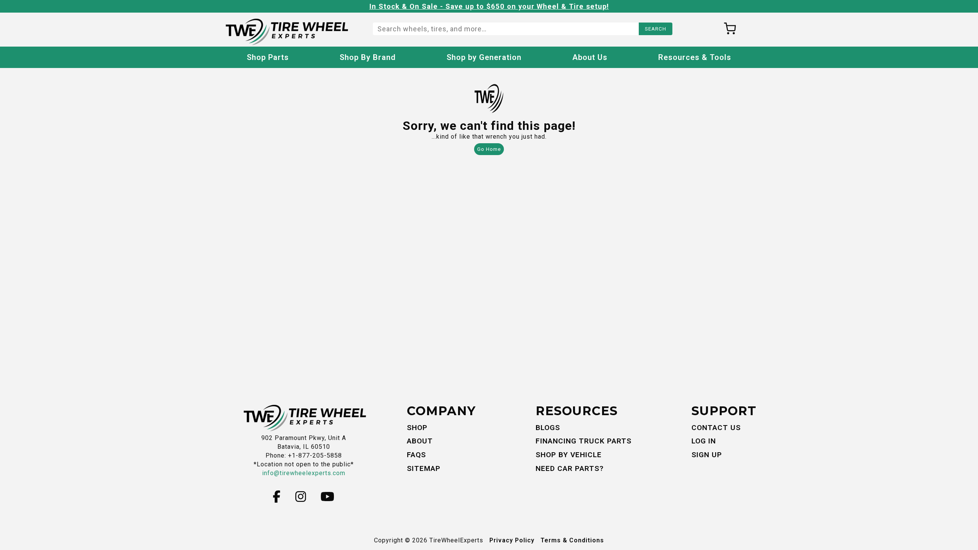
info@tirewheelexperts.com (303, 473)
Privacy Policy (511, 540)
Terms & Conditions (572, 540)
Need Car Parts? (570, 468)
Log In (703, 441)
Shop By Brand (368, 57)
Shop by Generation (484, 57)
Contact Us (716, 427)
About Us (589, 57)
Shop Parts (268, 57)
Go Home (489, 149)
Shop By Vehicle (569, 454)
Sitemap (423, 468)
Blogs (548, 427)
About (420, 441)
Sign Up (706, 454)
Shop (417, 427)
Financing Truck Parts (583, 441)
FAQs (416, 454)
